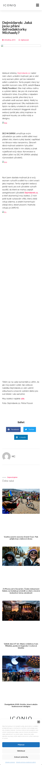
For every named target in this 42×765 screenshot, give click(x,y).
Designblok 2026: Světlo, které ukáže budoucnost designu (21, 705)
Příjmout (21, 745)
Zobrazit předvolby (21, 757)
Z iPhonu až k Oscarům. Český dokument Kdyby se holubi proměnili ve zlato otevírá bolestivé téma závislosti (21, 591)
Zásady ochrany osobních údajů (26, 762)
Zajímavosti (25, 40)
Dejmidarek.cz (23, 73)
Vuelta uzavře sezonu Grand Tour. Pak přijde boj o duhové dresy (21, 538)
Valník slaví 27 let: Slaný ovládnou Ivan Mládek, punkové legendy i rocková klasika (21, 646)
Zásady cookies (10, 762)
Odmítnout (21, 751)
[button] (39, 722)
